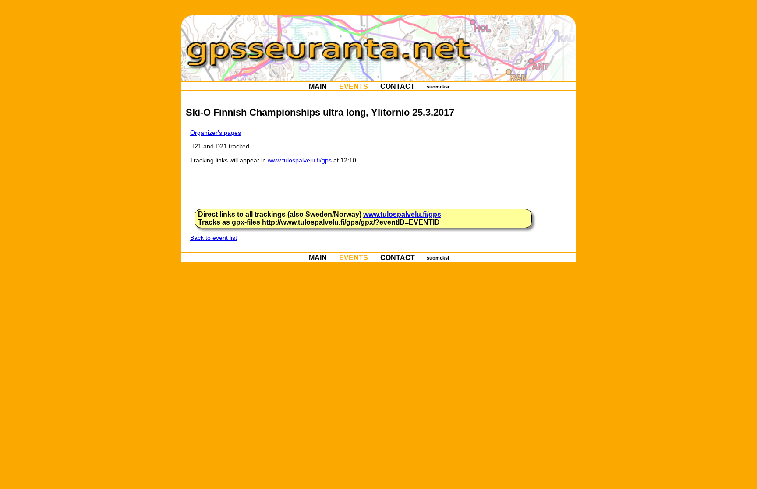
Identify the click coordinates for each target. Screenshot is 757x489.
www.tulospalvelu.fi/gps (300, 160)
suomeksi (437, 86)
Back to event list (213, 237)
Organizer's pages (215, 132)
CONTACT (397, 86)
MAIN (318, 86)
